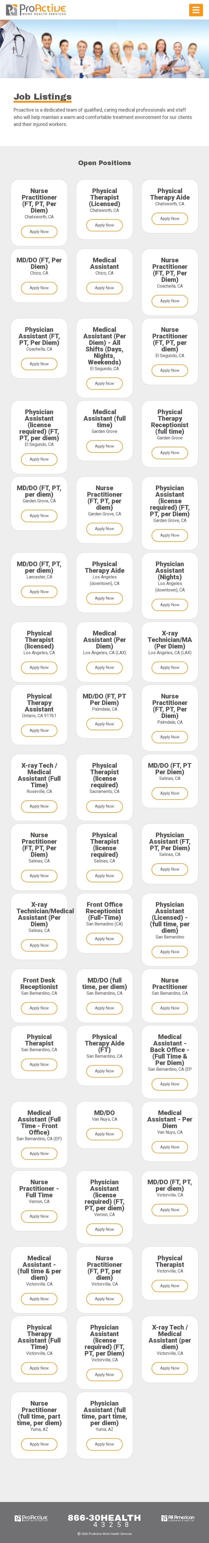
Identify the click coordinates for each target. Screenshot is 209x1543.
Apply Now (39, 231)
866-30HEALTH (104, 1518)
